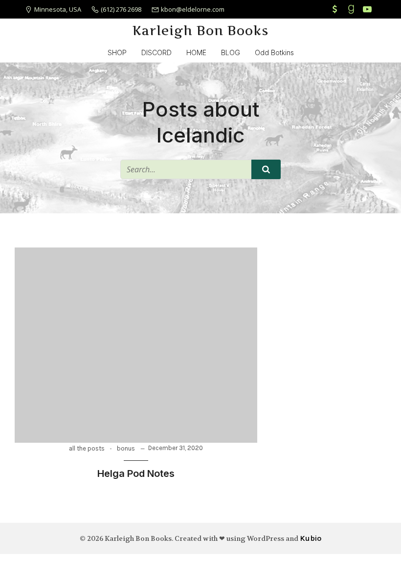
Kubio (310, 538)
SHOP (117, 52)
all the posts (87, 448)
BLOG (230, 52)
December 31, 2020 (175, 448)
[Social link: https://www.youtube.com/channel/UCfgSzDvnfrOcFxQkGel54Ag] (368, 9)
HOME (196, 52)
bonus (126, 448)
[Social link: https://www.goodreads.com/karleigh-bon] (352, 9)
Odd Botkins (274, 52)
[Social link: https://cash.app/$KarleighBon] (336, 9)
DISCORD (156, 52)
